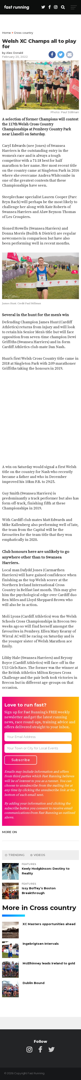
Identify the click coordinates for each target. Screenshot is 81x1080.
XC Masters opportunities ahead (49, 924)
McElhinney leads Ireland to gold (49, 963)
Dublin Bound (33, 983)
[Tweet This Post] (60, 54)
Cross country (23, 32)
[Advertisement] (40, 418)
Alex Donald (14, 52)
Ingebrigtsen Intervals (41, 944)
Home (6, 32)
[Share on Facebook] (52, 54)
